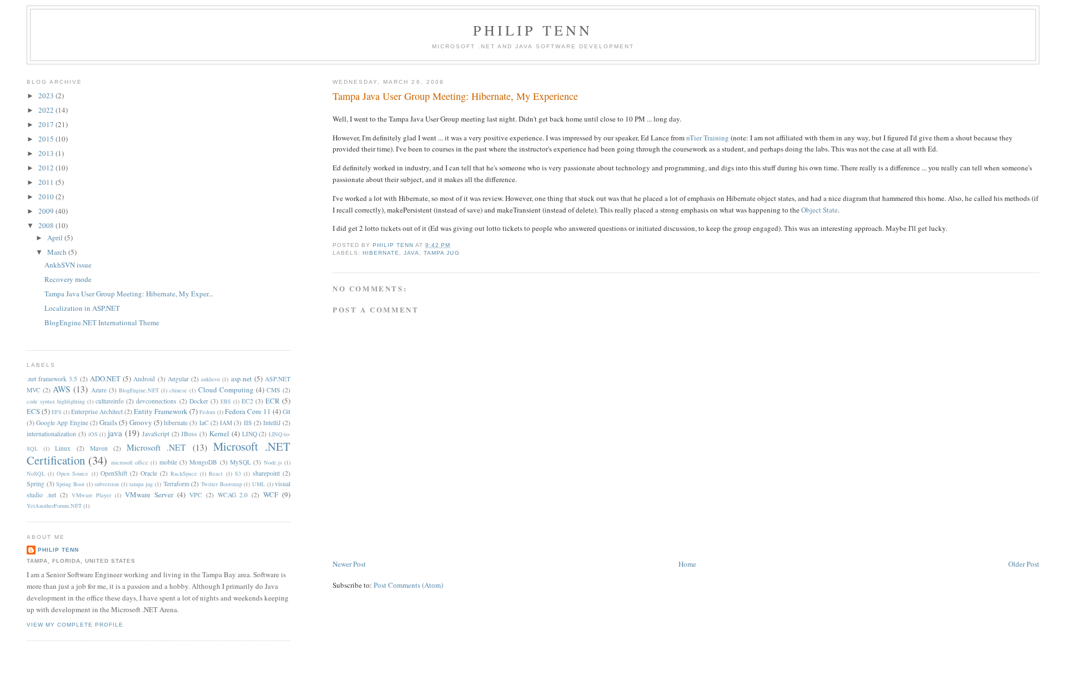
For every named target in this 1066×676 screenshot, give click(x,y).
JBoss (189, 434)
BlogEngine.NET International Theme (101, 322)
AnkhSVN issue (68, 265)
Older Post (1023, 564)
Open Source (72, 473)
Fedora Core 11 (248, 411)
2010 (47, 196)
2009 (47, 211)
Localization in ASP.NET (82, 308)
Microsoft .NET (156, 447)
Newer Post (349, 564)
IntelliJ (272, 422)
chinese (178, 390)
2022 (47, 110)
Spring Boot (70, 484)
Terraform (176, 484)
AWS (62, 389)
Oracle (148, 473)
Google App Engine (62, 422)
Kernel (219, 433)
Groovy (140, 422)
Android (144, 379)
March (57, 252)
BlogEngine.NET (139, 390)
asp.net (241, 379)
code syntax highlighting (56, 401)
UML (258, 484)
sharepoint (266, 473)
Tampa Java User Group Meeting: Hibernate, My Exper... (128, 294)
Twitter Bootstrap (221, 484)
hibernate (381, 253)
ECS (33, 411)
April (55, 238)
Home (687, 564)
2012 (47, 168)
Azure (99, 390)
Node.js (273, 462)
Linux (63, 448)
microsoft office (129, 462)
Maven (99, 448)
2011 (47, 182)
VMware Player (92, 495)
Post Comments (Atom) (408, 585)
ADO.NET (105, 379)
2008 (47, 225)
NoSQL (36, 473)
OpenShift (113, 473)
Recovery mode (68, 279)
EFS (57, 412)
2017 (47, 124)
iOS (93, 434)
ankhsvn (210, 379)
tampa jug (441, 253)
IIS (248, 422)
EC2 (247, 401)
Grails (108, 422)
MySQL (240, 462)
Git (286, 411)
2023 (47, 95)
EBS (225, 401)
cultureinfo (109, 401)
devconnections (156, 401)
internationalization (51, 434)
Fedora (207, 412)
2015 (47, 139)
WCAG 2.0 (233, 495)
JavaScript (155, 434)
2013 (47, 153)
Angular (178, 379)
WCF (270, 495)
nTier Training (707, 138)
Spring (35, 484)
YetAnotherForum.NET (54, 505)
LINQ (249, 434)
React (216, 473)
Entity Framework (161, 411)
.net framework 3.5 (52, 379)
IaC (204, 422)
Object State (819, 210)
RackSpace (183, 473)
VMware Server (149, 495)
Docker (198, 401)
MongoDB (203, 462)
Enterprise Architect (97, 411)
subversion (106, 484)
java (411, 253)
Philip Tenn (532, 30)
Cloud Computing (226, 390)
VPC (195, 495)
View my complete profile (75, 625)
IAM (226, 422)
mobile (168, 462)
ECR (272, 401)
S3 (238, 473)
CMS (273, 390)
